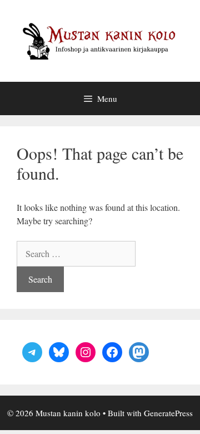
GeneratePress (168, 412)
